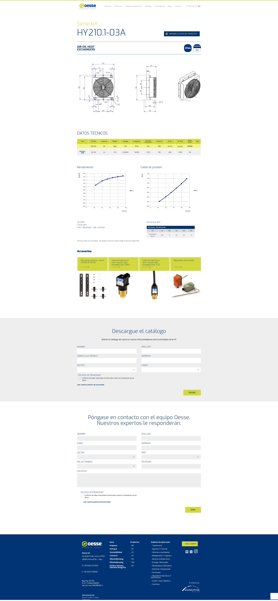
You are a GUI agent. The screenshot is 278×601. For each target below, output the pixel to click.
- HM (132, 562)
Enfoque (148, 6)
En (190, 6)
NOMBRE (81, 434)
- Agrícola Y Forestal (159, 549)
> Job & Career (190, 544)
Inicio (112, 542)
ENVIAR (192, 392)
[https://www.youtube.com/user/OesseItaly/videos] (187, 553)
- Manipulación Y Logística (161, 556)
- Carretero (155, 584)
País (143, 452)
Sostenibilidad (159, 6)
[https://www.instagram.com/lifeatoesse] (196, 553)
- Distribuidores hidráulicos (161, 566)
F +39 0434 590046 (90, 572)
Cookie (90, 598)
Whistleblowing (116, 559)
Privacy (84, 598)
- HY (132, 556)
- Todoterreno (156, 545)
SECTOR (81, 452)
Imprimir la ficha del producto (183, 34)
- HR (132, 545)
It (187, 6)
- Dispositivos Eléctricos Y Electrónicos (161, 576)
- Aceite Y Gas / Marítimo (160, 581)
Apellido (146, 346)
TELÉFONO (146, 462)
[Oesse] (87, 6)
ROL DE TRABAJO (84, 462)
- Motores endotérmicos (160, 559)
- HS (132, 552)
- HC (132, 549)
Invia (193, 510)
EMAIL (80, 443)
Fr (196, 6)
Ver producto (87, 296)
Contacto (178, 6)
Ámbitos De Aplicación (133, 6)
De (193, 6)
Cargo (144, 365)
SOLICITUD (82, 471)
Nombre (81, 346)
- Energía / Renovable (159, 562)
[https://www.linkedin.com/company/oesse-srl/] (191, 553)
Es (199, 6)
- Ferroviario (156, 572)
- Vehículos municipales (160, 552)
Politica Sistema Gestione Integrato (118, 566)
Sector (81, 365)
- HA (132, 559)
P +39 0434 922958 (90, 565)
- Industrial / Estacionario (160, 569)
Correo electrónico (87, 356)
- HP (132, 566)
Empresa (107, 6)
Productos (118, 6)
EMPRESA (146, 443)
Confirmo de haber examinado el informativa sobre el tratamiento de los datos (108, 379)
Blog (169, 6)
